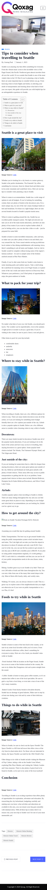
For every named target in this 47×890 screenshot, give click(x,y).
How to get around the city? (13, 118)
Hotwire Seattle (8, 840)
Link (14, 175)
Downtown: (11, 110)
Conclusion (7, 126)
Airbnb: (10, 115)
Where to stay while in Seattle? (14, 108)
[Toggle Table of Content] (21, 99)
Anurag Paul (8, 62)
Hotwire (10, 831)
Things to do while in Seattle (13, 123)
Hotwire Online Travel (10, 836)
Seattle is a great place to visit (13, 103)
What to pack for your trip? (12, 105)
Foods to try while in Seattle (13, 120)
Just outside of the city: (15, 113)
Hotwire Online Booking (24, 831)
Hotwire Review (26, 836)
